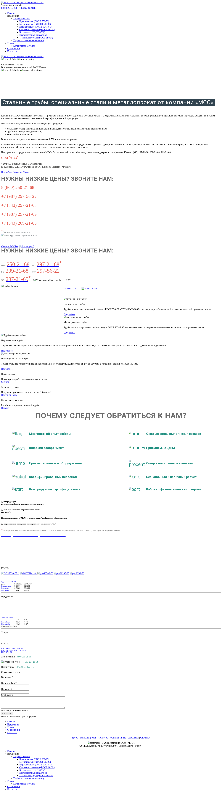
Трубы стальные (21, 18)
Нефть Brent (5, 622)
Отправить (7, 713)
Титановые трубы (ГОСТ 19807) (36, 37)
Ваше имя (7, 677)
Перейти (5, 408)
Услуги (10, 43)
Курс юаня (5, 590)
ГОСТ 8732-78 (6, 652)
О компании (13, 48)
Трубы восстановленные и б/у (28, 40)
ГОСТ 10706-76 (7, 650)
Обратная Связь (21, 172)
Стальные (145, 737)
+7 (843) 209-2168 (26, 8)
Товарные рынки (7, 618)
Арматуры (103, 737)
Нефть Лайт (5, 624)
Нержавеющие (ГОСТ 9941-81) (35, 26)
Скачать (5, 382)
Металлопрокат (88, 737)
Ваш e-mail (6, 689)
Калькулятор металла (24, 46)
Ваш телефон (9, 683)
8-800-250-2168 (9, 8)
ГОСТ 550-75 (6, 648)
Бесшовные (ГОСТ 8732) (32, 32)
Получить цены (9, 395)
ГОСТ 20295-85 (20, 650)
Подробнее (7, 172)
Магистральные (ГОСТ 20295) (35, 24)
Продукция (13, 724)
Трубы (75, 737)
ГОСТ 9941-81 (17, 648)
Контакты (12, 51)
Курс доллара (6, 586)
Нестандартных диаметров (33, 35)
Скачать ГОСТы (9, 246)
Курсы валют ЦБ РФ (8, 582)
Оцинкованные (118, 737)
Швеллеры (133, 737)
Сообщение (7, 695)
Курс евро (5, 588)
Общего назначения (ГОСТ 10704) (37, 29)
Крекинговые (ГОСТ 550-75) (34, 21)
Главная (11, 13)
